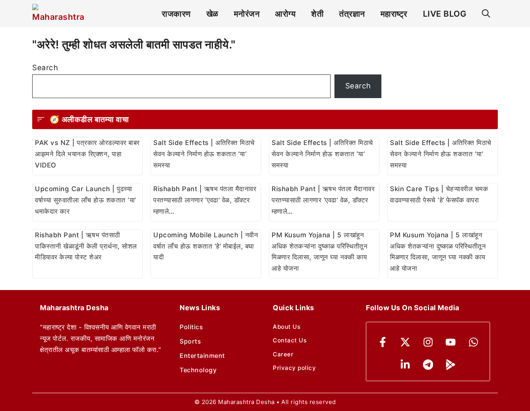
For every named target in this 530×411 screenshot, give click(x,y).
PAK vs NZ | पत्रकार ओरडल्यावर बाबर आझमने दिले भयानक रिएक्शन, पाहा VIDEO (87, 154)
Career (283, 354)
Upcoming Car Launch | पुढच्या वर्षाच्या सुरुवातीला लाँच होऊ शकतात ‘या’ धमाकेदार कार (85, 200)
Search (45, 67)
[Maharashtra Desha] (58, 13)
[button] (486, 13)
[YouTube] (451, 342)
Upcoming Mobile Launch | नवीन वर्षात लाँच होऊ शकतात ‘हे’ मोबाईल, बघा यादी (205, 246)
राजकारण (176, 14)
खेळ (212, 14)
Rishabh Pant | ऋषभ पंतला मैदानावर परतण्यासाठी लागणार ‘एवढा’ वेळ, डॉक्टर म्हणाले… (204, 200)
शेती (317, 14)
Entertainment (202, 355)
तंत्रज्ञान (352, 14)
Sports (190, 341)
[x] (405, 342)
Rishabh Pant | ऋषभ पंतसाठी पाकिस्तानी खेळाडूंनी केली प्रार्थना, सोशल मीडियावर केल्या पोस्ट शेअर (86, 246)
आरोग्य (285, 14)
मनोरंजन (247, 14)
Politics (191, 327)
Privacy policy (294, 367)
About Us (286, 326)
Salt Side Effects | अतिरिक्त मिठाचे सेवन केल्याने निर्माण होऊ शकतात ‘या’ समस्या (204, 154)
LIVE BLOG (445, 14)
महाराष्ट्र (394, 14)
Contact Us (290, 340)
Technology (198, 370)
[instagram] (428, 342)
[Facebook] (383, 342)
